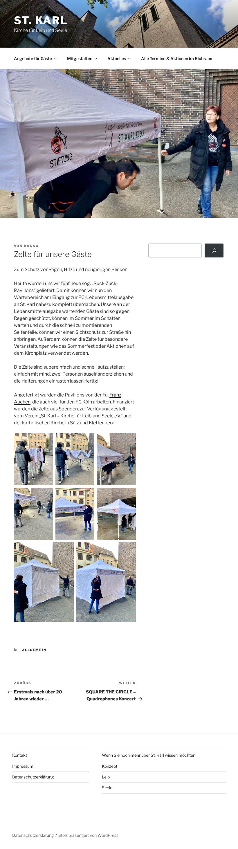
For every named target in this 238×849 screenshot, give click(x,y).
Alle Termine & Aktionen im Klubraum (177, 58)
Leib (106, 776)
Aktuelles (116, 58)
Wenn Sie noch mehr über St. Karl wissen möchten (148, 755)
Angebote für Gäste (33, 58)
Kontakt (19, 755)
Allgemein (34, 650)
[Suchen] (214, 250)
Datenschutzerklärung (33, 776)
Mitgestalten (79, 58)
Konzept (109, 766)
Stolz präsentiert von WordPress (88, 835)
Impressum (22, 766)
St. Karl (41, 20)
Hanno (31, 246)
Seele (107, 787)
